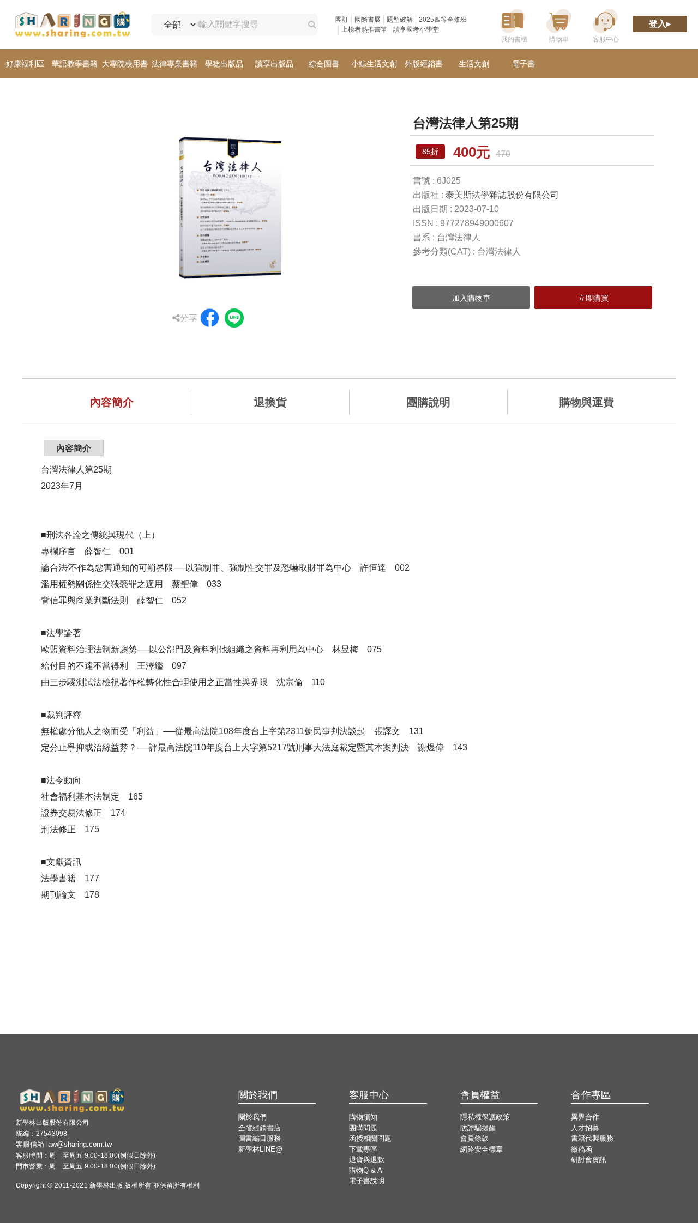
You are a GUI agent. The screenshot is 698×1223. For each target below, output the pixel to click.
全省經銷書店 (259, 1128)
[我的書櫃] (513, 24)
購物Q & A (365, 1170)
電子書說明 (366, 1181)
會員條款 (474, 1138)
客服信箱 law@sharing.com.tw (64, 1144)
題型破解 (400, 19)
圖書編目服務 (259, 1138)
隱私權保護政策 (485, 1117)
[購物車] (559, 24)
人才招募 (585, 1128)
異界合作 (585, 1117)
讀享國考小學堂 (416, 29)
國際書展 (367, 19)
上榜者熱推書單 (364, 29)
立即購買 (593, 298)
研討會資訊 (588, 1159)
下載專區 (363, 1149)
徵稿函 (581, 1149)
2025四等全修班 (443, 19)
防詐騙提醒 (478, 1128)
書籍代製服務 (592, 1138)
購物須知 (363, 1117)
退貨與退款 (366, 1159)
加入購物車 (471, 298)
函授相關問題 (370, 1138)
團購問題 (363, 1128)
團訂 (341, 19)
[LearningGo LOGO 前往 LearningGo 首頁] (72, 25)
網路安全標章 (481, 1149)
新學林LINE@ (260, 1149)
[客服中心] (605, 24)
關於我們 (252, 1117)
